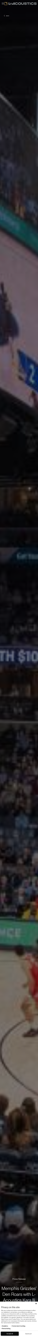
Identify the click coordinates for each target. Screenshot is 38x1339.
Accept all (10, 1334)
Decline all (28, 1334)
